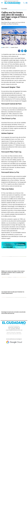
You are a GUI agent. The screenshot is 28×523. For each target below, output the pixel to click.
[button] (2, 3)
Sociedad (4, 8)
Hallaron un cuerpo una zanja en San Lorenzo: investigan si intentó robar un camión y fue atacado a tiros (13, 273)
